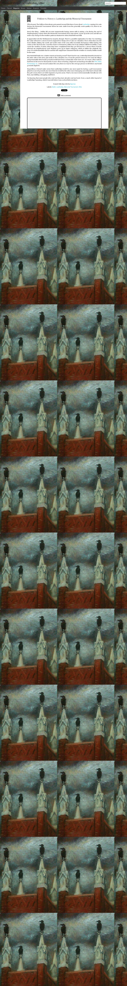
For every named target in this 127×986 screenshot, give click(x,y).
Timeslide (43, 8)
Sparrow (73, 84)
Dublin (54, 87)
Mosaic (23, 8)
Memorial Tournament (71, 87)
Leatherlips (86, 24)
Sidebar (29, 8)
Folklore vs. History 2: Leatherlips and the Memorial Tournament (64, 19)
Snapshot (36, 8)
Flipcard (9, 8)
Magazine (16, 8)
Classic (3, 8)
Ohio (80, 87)
